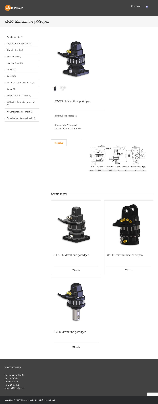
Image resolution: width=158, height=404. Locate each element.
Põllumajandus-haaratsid (18, 111)
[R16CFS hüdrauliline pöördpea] (128, 225)
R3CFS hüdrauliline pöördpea (71, 255)
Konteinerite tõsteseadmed (19, 118)
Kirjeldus (59, 142)
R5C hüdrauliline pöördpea (70, 332)
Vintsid (9, 69)
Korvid (9, 76)
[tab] (59, 142)
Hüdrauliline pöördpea (70, 128)
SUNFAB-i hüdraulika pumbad (20, 102)
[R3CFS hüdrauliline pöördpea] (76, 225)
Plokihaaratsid (13, 37)
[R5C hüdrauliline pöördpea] (76, 302)
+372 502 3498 (12, 384)
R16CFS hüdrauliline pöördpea (124, 255)
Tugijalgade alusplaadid (17, 43)
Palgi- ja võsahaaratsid (17, 95)
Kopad (9, 89)
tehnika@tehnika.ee (14, 388)
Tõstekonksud (13, 63)
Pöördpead (72, 125)
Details (77, 270)
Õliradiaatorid (13, 50)
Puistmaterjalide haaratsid (18, 82)
